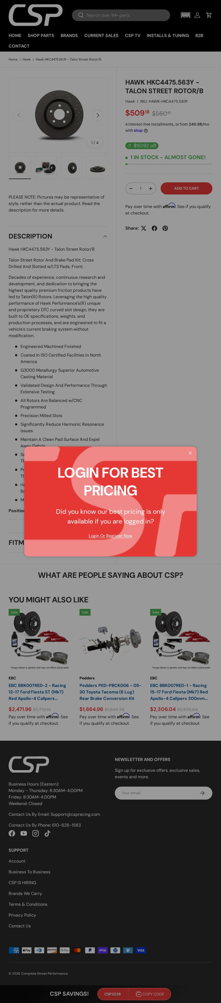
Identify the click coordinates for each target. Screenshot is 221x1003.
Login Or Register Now (110, 536)
